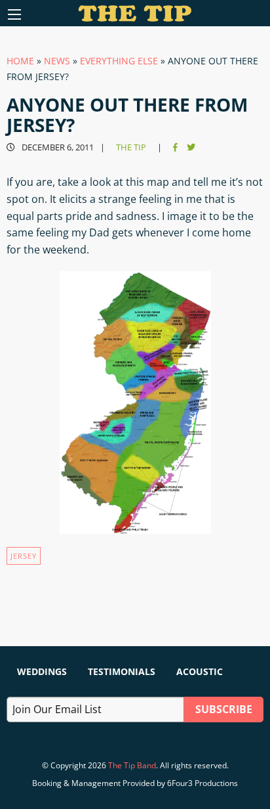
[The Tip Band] (135, 18)
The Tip (131, 147)
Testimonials (121, 671)
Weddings (42, 671)
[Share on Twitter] (191, 147)
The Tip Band (132, 765)
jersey (23, 556)
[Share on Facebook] (175, 147)
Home (20, 61)
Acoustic (199, 671)
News (57, 61)
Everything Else (119, 61)
